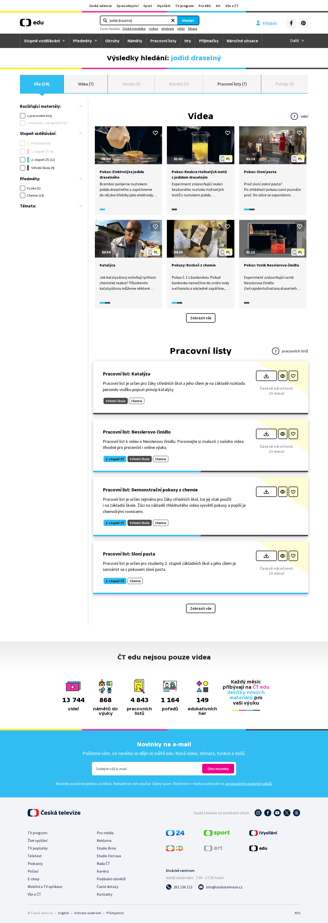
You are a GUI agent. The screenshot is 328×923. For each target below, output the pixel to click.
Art (218, 6)
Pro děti (205, 6)
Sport (147, 6)
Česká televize (100, 6)
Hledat (188, 20)
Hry (187, 41)
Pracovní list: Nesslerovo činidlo (137, 432)
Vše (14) (41, 84)
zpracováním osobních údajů (248, 783)
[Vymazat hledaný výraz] (173, 20)
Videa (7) (85, 84)
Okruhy (112, 41)
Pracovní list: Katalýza (126, 374)
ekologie (167, 28)
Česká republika (134, 28)
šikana (192, 28)
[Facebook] (291, 23)
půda (181, 28)
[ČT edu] (31, 24)
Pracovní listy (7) (232, 84)
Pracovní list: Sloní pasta (129, 554)
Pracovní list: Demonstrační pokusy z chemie (150, 490)
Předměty (82, 41)
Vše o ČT (232, 6)
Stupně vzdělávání (42, 41)
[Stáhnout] (266, 376)
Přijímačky (209, 41)
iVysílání (164, 6)
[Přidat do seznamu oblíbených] (155, 133)
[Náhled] (282, 376)
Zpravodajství (127, 6)
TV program (184, 6)
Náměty (135, 41)
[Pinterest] (303, 23)
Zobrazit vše (200, 317)
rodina (153, 28)
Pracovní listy (163, 41)
